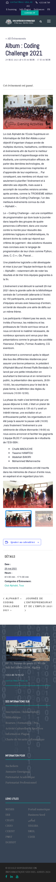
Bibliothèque (13, 717)
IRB (7, 814)
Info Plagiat (25, 9)
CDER (31, 837)
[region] (28, 505)
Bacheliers (11, 766)
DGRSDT (10, 842)
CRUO (9, 825)
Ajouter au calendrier (22, 542)
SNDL (31, 831)
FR (48, 9)
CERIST (10, 831)
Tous (21, 585)
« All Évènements (15, 38)
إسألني (31, 820)
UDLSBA (33, 825)
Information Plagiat (17, 734)
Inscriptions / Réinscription (22, 712)
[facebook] (6, 876)
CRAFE (9, 820)
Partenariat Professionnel (21, 782)
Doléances (39, 9)
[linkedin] (11, 876)
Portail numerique (39, 809)
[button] (18, 518)
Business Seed (36, 814)
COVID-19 (30, 12)
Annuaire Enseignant (18, 771)
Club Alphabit (11, 585)
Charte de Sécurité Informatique (24, 739)
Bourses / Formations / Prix (21, 723)
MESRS (9, 809)
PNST (8, 837)
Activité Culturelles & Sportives (24, 728)
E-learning (11, 9)
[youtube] (17, 876)
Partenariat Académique (20, 777)
